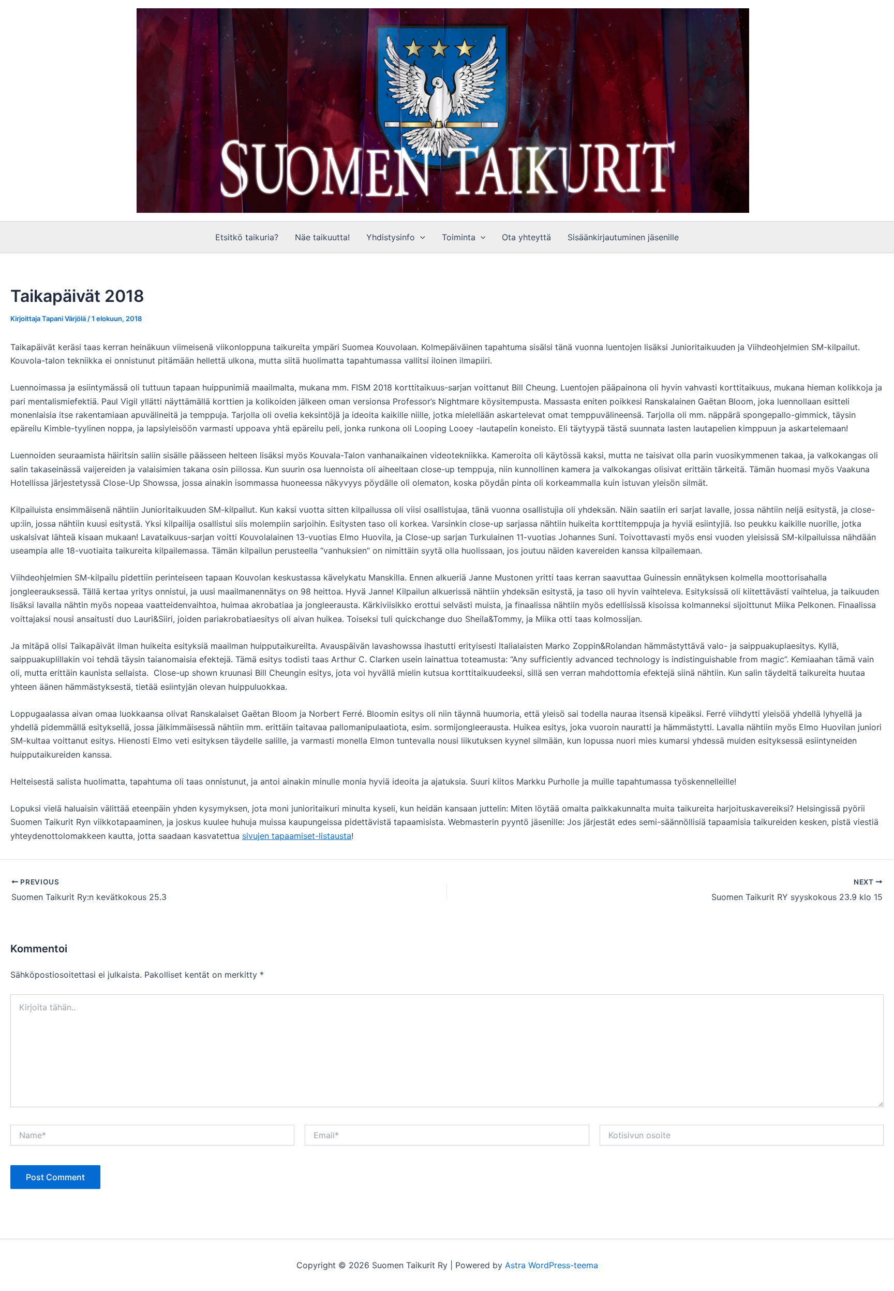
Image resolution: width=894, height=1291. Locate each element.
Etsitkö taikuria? (246, 237)
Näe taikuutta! (322, 237)
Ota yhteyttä (526, 237)
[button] (420, 237)
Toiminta (458, 237)
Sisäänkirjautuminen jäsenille (623, 237)
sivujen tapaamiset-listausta (296, 836)
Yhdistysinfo (390, 237)
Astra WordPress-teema (551, 1265)
